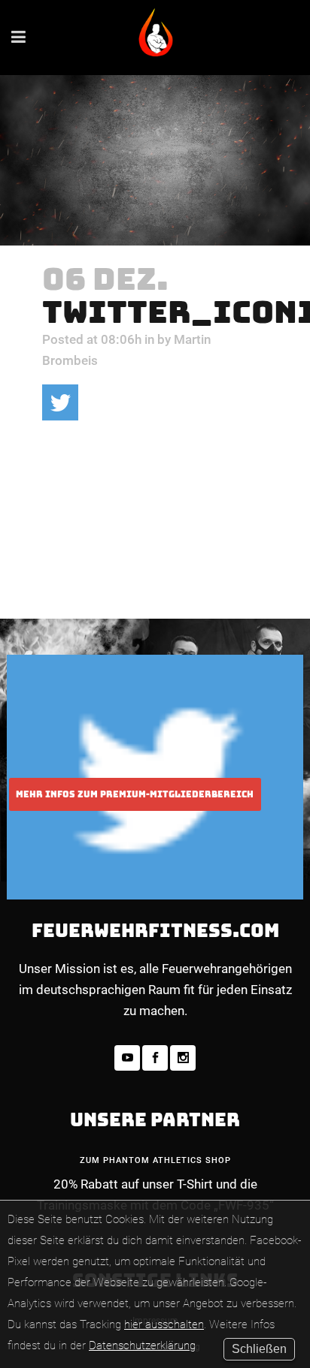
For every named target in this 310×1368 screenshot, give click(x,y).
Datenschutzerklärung (142, 1345)
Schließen (259, 1348)
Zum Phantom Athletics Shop (155, 1160)
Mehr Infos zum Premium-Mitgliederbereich (135, 794)
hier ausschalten (164, 1324)
